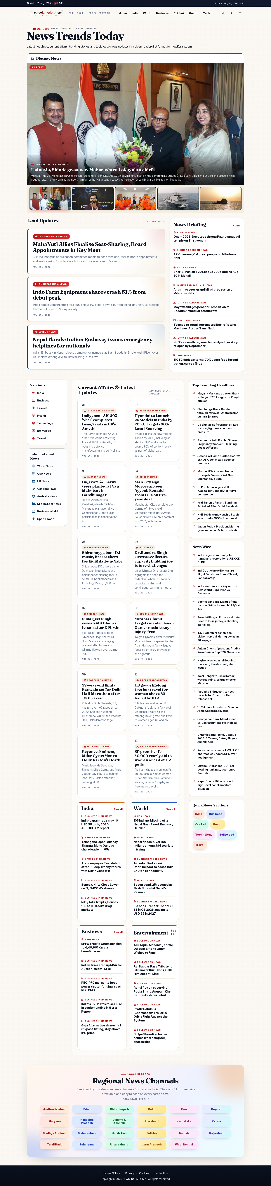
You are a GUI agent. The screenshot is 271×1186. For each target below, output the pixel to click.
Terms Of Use (111, 1173)
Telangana (86, 1144)
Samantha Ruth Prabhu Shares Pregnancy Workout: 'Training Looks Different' (217, 444)
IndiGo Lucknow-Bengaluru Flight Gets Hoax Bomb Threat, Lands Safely (217, 574)
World (147, 13)
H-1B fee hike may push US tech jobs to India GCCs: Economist (218, 516)
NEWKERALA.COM (134, 1178)
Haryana (55, 1121)
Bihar (87, 1109)
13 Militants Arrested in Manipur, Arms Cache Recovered (218, 708)
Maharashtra (87, 1133)
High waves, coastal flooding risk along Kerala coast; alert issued (216, 664)
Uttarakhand (119, 1144)
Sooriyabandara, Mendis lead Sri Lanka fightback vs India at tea (217, 722)
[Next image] (238, 124)
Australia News (47, 496)
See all (118, 809)
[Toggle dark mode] (231, 13)
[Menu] (240, 13)
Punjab (184, 1133)
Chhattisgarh (119, 1109)
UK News (43, 481)
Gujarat (216, 1109)
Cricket (179, 13)
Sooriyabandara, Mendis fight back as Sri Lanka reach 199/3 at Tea (218, 605)
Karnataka (184, 1121)
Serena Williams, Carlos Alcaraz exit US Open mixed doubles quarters (218, 459)
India (135, 13)
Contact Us (161, 1173)
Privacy (129, 1173)
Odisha (152, 1133)
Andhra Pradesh (54, 1109)
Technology (45, 423)
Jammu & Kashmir (119, 1121)
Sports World (45, 519)
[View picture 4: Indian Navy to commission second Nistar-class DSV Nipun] (178, 198)
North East (119, 1133)
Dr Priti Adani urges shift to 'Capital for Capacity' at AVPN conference (216, 490)
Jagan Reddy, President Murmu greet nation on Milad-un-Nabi (218, 528)
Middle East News (49, 504)
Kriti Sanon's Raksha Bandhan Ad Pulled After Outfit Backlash (217, 504)
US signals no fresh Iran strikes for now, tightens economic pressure (217, 428)
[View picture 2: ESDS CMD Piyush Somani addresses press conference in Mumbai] (93, 198)
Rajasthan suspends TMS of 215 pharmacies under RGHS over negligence (218, 753)
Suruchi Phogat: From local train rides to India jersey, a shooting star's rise (218, 621)
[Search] (223, 13)
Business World (47, 511)
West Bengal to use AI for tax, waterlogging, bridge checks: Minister (216, 679)
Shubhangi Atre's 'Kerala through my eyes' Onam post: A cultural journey (217, 412)
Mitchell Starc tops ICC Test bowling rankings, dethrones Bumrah (216, 769)
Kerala (216, 1121)
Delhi (151, 1109)
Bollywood (44, 430)
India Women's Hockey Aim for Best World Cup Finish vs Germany (217, 589)
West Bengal (184, 1144)
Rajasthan (216, 1133)
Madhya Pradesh (55, 1133)
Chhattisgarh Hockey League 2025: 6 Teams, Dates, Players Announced (217, 738)
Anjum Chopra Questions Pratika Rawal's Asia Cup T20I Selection (218, 650)
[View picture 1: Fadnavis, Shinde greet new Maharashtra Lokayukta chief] (50, 198)
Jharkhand (151, 1121)
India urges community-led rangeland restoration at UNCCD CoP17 (218, 558)
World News (45, 466)
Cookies (144, 1173)
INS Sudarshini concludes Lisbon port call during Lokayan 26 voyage (218, 636)
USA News (44, 473)
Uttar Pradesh (152, 1144)
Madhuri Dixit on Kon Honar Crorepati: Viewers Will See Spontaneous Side (215, 475)
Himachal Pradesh (86, 1121)
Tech (206, 13)
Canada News (46, 488)
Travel (41, 438)
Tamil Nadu (54, 1144)
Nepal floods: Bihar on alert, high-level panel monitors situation (215, 785)
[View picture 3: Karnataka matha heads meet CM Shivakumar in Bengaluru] (135, 198)
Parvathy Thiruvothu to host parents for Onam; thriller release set (215, 695)
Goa (184, 1109)
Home (123, 13)
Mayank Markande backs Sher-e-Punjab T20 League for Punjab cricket (218, 397)
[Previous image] (33, 124)
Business (162, 13)
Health (193, 13)
